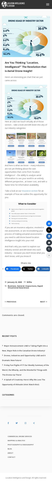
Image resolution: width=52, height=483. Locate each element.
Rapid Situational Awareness (25, 287)
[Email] (49, 243)
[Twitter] (49, 230)
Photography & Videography (21, 445)
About (10, 453)
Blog (10, 449)
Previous (11, 302)
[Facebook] (49, 224)
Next (42, 302)
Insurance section (30, 190)
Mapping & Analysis (16, 440)
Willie (29, 282)
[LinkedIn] (49, 236)
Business (12, 286)
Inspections (30, 286)
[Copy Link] (49, 249)
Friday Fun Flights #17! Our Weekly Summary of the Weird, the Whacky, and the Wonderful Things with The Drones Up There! (25, 370)
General (20, 286)
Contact (11, 457)
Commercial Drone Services (20, 436)
